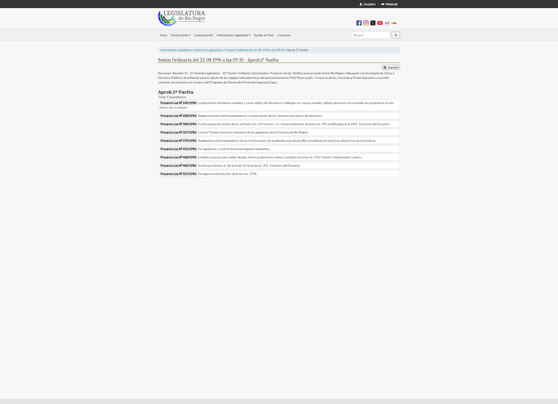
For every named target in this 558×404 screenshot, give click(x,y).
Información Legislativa (232, 35)
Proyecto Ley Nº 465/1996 (178, 165)
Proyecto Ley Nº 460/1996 (178, 157)
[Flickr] (387, 22)
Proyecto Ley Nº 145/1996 (178, 103)
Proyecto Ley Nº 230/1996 (178, 115)
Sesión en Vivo (264, 35)
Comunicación (203, 35)
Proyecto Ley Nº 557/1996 (178, 174)
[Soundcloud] (394, 22)
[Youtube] (380, 22)
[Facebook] (359, 22)
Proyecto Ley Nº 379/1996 (178, 140)
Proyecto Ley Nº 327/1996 (178, 132)
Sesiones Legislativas (208, 50)
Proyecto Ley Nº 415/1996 (178, 149)
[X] (373, 22)
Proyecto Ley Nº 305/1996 (178, 124)
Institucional (179, 35)
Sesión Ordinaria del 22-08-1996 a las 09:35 (254, 50)
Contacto (284, 35)
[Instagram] (366, 22)
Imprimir (393, 67)
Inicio (163, 35)
